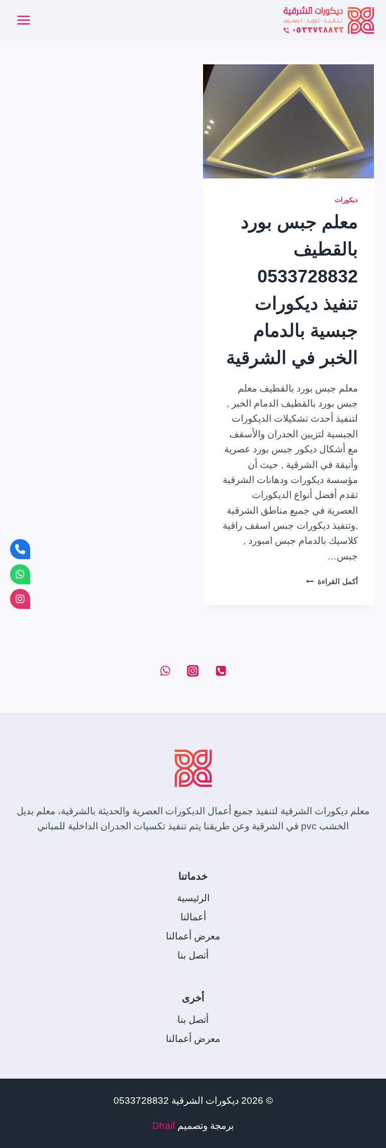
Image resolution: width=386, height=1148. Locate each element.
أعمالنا (193, 917)
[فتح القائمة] (24, 20)
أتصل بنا (193, 955)
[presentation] (288, 121)
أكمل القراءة (332, 581)
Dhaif (163, 1125)
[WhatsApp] (164, 671)
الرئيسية (193, 898)
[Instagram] (193, 671)
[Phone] (220, 671)
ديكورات (346, 200)
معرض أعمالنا (193, 936)
